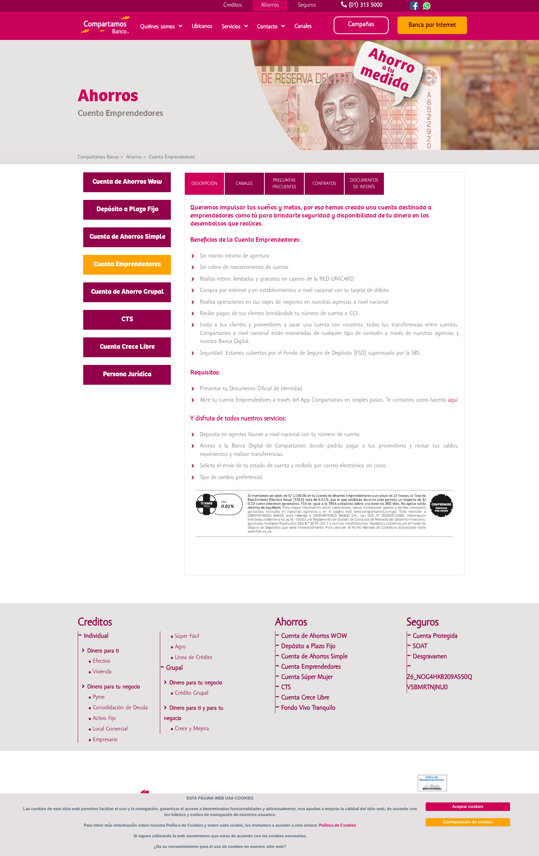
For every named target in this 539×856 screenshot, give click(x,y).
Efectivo (101, 661)
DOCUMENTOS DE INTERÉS (364, 183)
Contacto (267, 27)
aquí (453, 400)
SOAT (420, 646)
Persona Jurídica (127, 374)
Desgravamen (430, 657)
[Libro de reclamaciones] (433, 783)
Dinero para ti (103, 651)
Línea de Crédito (193, 658)
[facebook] (413, 8)
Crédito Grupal (191, 693)
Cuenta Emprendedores (172, 157)
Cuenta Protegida (435, 636)
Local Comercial (110, 729)
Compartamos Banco (98, 157)
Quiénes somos (157, 27)
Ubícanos (202, 26)
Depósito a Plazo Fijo (127, 209)
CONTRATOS (324, 183)
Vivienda (102, 672)
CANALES (244, 183)
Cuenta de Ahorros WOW (314, 636)
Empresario (105, 740)
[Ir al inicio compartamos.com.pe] (105, 38)
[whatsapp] (434, 8)
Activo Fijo (104, 718)
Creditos (232, 5)
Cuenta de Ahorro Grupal (127, 291)
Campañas (361, 24)
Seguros (307, 5)
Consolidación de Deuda (120, 708)
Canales (303, 26)
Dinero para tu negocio (113, 687)
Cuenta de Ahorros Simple (127, 236)
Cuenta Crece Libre (127, 346)
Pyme (98, 697)
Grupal (174, 668)
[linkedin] (425, 8)
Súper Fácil (187, 636)
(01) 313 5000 (365, 5)
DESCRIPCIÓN (204, 183)
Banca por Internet (432, 25)
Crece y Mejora (192, 729)
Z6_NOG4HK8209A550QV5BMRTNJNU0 (439, 682)
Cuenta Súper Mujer (307, 677)
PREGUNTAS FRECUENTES (284, 183)
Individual (96, 636)
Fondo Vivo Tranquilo (308, 708)
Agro (180, 647)
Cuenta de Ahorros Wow (127, 181)
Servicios (231, 27)
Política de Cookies (337, 825)
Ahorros (270, 5)
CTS (127, 319)
